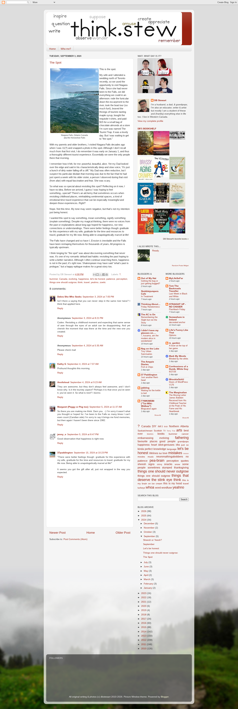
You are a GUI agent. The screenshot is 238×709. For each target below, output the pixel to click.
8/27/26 (172, 371)
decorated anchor (177, 322)
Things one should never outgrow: (160, 553)
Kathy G (61, 364)
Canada (63, 279)
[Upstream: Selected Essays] (145, 154)
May (146, 571)
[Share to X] (100, 274)
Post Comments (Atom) (75, 539)
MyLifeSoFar (176, 278)
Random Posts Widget (180, 265)
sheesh (142, 464)
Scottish (158, 430)
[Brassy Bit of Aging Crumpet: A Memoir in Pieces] (145, 180)
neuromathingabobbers (169, 456)
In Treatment (147, 296)
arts (179, 430)
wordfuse (166, 487)
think (80, 282)
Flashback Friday (177, 309)
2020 (144, 606)
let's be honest (97, 279)
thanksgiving (181, 467)
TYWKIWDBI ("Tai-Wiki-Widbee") (147, 403)
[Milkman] (161, 154)
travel (87, 282)
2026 (144, 511)
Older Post (123, 532)
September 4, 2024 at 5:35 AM (87, 345)
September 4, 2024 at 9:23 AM (86, 382)
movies (141, 457)
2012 (144, 640)
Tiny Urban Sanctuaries (146, 352)
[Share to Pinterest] (106, 274)
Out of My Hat (148, 278)
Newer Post (57, 532)
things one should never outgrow (163, 471)
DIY (154, 426)
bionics (150, 434)
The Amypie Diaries (147, 363)
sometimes (154, 467)
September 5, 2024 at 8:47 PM (83, 434)
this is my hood (172, 483)
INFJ (160, 426)
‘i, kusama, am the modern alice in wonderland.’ (150, 338)
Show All (157, 415)
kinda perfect (145, 448)
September (150, 536)
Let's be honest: (151, 548)
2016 (144, 623)
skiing (159, 464)
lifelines (153, 453)
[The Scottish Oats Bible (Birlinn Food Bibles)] (177, 178)
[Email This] (94, 274)
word (158, 487)
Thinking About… (150, 304)
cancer (185, 434)
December (149, 523)
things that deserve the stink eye (163, 477)
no (187, 456)
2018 (144, 614)
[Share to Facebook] (103, 274)
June (146, 566)
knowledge (159, 448)
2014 (144, 631)
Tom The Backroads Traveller (175, 288)
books (161, 433)
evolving (73, 279)
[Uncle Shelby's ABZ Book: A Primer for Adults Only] (161, 176)
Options (172, 335)
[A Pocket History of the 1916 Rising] (161, 202)
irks (178, 444)
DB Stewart (160, 100)
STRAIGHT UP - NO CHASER (177, 305)
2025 (144, 515)
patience (110, 279)
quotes (185, 460)
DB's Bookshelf (147, 128)
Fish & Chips (147, 367)
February (149, 584)
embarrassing (145, 437)
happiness (83, 279)
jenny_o (61, 434)
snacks (168, 464)
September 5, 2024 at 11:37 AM (105, 407)
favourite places (147, 441)
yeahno (94, 282)
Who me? (66, 48)
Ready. (155, 250)
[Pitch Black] (177, 139)
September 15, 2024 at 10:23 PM (91, 452)
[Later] (145, 233)
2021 (144, 602)
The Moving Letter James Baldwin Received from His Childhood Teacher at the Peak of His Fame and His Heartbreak (177, 403)
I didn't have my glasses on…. (150, 331)
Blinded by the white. (179, 358)
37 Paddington (149, 375)
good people (167, 441)
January (148, 588)
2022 (144, 597)
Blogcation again (149, 408)
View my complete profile (150, 121)
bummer (54, 279)
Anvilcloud (63, 382)
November (149, 528)
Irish (166, 426)
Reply (60, 308)
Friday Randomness (150, 307)
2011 (144, 644)
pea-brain (157, 460)
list (160, 453)
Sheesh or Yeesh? (152, 540)
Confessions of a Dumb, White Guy (178, 367)
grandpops (183, 441)
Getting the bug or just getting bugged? (150, 282)
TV (164, 431)
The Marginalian (178, 392)
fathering (182, 438)
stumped (167, 467)
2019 (144, 610)
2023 (144, 593)
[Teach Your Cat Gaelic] (145, 204)
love (165, 453)
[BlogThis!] (97, 274)
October (148, 532)
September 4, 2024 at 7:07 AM (83, 364)
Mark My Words (177, 356)
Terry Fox (171, 431)
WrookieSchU (176, 379)
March (147, 579)
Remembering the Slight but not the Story (149, 320)
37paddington (65, 452)
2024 (144, 520)
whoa (150, 487)
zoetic (103, 282)
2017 (144, 619)
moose (186, 453)
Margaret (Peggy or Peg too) (72, 407)
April (146, 575)
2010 (144, 648)
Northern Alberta (179, 426)
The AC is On (148, 314)
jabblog (145, 388)
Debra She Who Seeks (69, 297)
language (171, 449)
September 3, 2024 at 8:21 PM (87, 318)
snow (177, 464)
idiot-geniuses (166, 444)
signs (151, 464)
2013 (144, 636)
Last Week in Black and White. (178, 295)
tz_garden (174, 343)
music (151, 457)
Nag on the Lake (150, 348)
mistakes (175, 453)
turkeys (141, 488)
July (146, 562)
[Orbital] (177, 232)
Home (52, 48)
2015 (144, 627)
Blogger (165, 697)
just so (185, 445)
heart (154, 444)
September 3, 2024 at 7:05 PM (98, 297)
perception (121, 279)
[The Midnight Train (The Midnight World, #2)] (161, 232)
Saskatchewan (145, 430)
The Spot (55, 62)
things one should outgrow (63, 282)
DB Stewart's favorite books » (176, 239)
